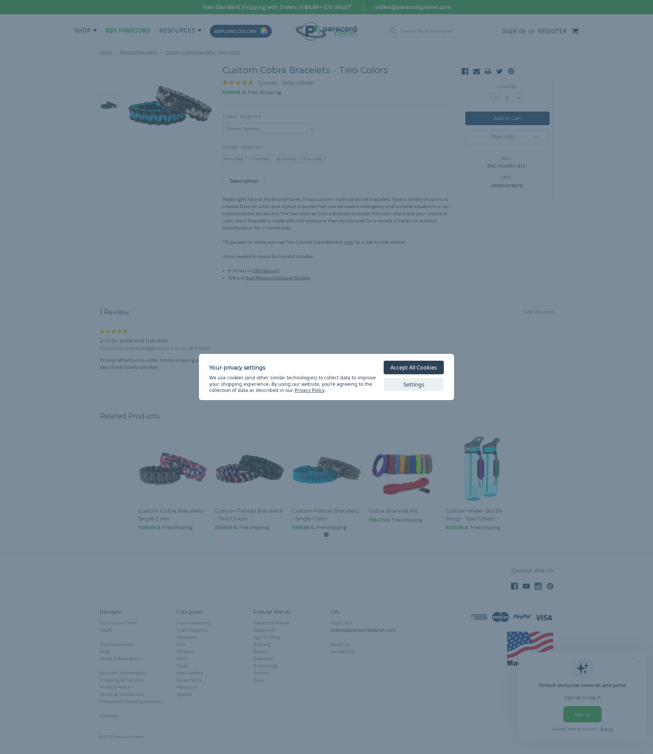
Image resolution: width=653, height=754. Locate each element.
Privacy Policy (309, 390)
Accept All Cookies (413, 367)
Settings (413, 384)
